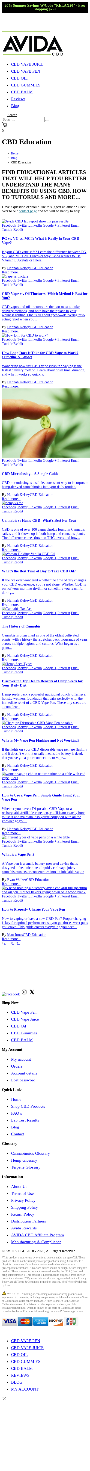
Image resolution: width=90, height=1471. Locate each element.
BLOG (16, 1382)
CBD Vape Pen (23, 1012)
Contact (17, 1134)
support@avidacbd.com (38, 982)
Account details (24, 1073)
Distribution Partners (28, 1221)
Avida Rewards (24, 1228)
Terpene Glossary (25, 1167)
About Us (19, 1186)
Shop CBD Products (28, 1106)
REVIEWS (20, 1375)
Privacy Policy (23, 1200)
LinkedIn (35, 225)
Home (16, 1099)
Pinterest (63, 225)
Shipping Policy (24, 1207)
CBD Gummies (24, 1033)
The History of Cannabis (21, 626)
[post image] (45, 221)
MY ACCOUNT (25, 1389)
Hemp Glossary (24, 1160)
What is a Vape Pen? (18, 854)
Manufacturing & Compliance (36, 1242)
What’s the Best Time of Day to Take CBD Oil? (39, 571)
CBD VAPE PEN (25, 71)
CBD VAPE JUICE (27, 64)
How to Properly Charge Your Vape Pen (33, 909)
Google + (50, 225)
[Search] (47, 120)
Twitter (22, 225)
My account (21, 1059)
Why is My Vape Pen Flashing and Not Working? (40, 740)
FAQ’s (16, 1113)
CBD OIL (19, 78)
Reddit (18, 229)
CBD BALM (22, 92)
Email (75, 225)
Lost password (23, 1080)
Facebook (9, 225)
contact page (28, 211)
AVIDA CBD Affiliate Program (37, 1235)
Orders (16, 1066)
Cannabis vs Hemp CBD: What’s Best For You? (39, 520)
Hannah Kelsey (18, 268)
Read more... (11, 272)
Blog (15, 106)
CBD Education (41, 268)
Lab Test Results (25, 1120)
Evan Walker (16, 880)
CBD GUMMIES (25, 85)
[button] (12, 115)
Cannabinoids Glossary (30, 1153)
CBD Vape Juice (25, 1019)
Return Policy (22, 1214)
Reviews (18, 99)
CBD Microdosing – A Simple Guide (30, 474)
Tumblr (7, 229)
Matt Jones (15, 935)
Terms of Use (22, 1193)
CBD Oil (18, 1026)
